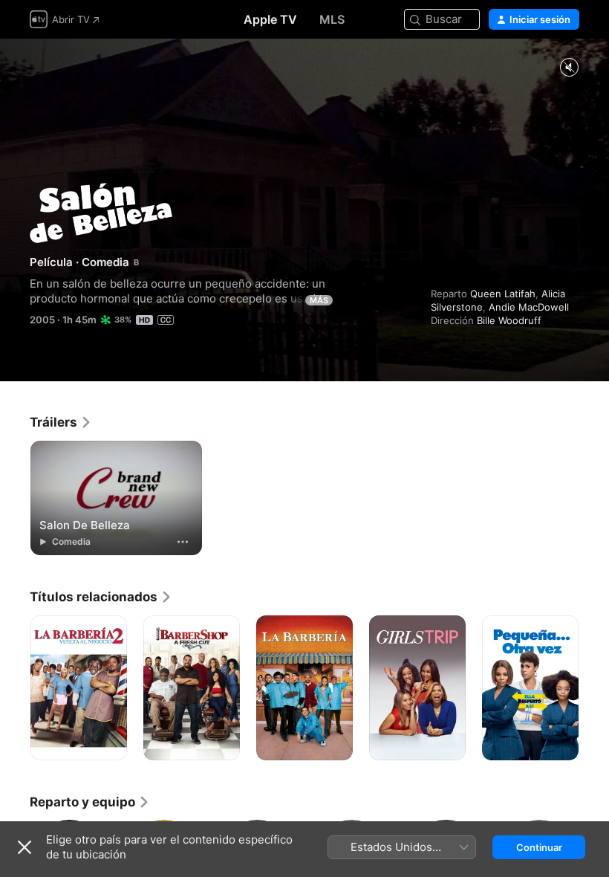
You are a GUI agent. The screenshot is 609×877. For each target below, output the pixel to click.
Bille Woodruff (509, 320)
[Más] (182, 541)
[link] (61, 422)
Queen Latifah (502, 294)
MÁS (319, 300)
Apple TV (270, 19)
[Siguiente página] (594, 688)
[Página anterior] (14, 688)
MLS (332, 19)
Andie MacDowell (529, 307)
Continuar (539, 847)
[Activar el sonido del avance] (568, 68)
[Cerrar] (24, 847)
